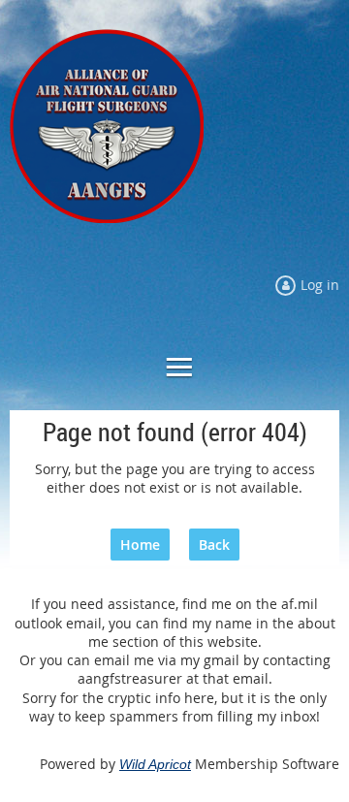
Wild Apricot (155, 764)
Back (214, 544)
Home (140, 544)
